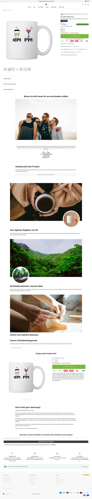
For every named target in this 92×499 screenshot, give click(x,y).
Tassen (11, 10)
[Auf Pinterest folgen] (13, 488)
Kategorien (4, 10)
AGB (56, 483)
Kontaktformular (6, 477)
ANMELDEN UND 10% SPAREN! (46, 441)
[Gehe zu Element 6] (25, 69)
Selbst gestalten (53, 7)
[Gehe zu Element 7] (29, 69)
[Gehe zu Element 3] (13, 69)
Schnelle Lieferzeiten (33, 477)
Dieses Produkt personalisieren (46, 174)
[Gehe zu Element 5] (21, 69)
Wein (8, 10)
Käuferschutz (31, 479)
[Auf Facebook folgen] (3, 488)
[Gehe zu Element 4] (17, 69)
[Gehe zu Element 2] (9, 69)
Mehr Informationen (85, 466)
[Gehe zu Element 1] (5, 69)
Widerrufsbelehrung (59, 481)
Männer (29, 7)
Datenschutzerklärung (60, 479)
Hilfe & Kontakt (61, 7)
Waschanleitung (6, 481)
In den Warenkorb (74, 36)
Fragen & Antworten (7, 479)
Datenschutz (31, 481)
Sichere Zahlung (32, 483)
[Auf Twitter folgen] (7, 488)
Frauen (34, 7)
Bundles (47, 7)
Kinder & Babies (40, 7)
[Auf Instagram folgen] (10, 488)
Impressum (58, 477)
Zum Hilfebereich (16, 347)
